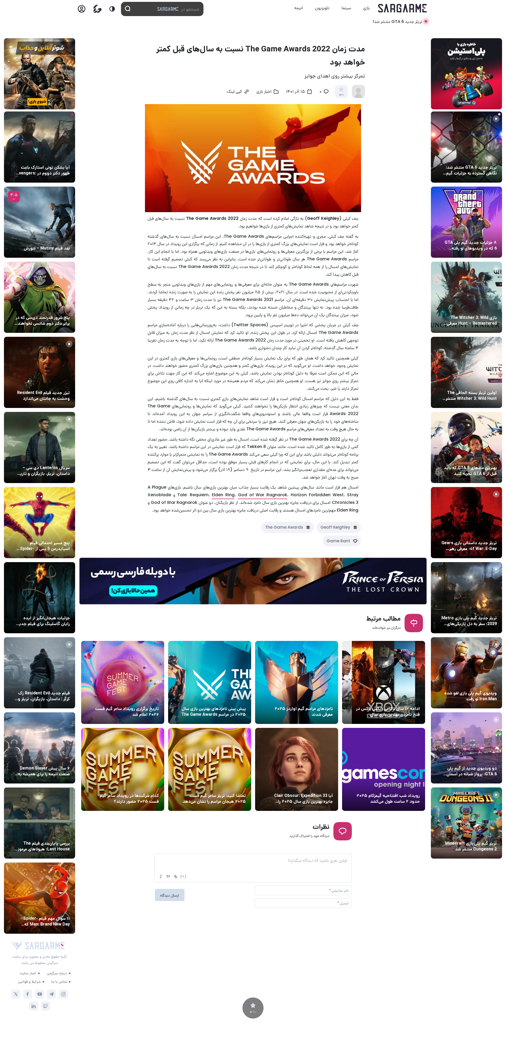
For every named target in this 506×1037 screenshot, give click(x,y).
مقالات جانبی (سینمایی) (49, 307)
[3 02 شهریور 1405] (466, 747)
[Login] (81, 10)
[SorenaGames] (17, 945)
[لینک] (175, 876)
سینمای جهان (58, 157)
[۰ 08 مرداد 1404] (383, 769)
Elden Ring (223, 495)
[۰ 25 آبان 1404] (209, 682)
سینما (346, 8)
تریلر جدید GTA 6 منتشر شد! (397, 21)
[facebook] (27, 994)
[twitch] (45, 1006)
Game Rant (338, 541)
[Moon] (112, 9)
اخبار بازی (263, 92)
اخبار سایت (28, 973)
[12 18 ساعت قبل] (39, 147)
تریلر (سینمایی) (56, 383)
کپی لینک (234, 92)
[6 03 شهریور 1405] (466, 672)
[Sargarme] (402, 8)
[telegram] (51, 994)
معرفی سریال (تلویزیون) (49, 458)
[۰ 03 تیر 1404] (296, 769)
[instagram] (63, 994)
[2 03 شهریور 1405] (39, 222)
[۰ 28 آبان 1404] (383, 682)
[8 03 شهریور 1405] (466, 222)
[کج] (160, 876)
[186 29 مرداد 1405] (39, 747)
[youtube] (39, 994)
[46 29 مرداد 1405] (39, 898)
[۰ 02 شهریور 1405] (39, 823)
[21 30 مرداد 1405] (39, 522)
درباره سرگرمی (57, 973)
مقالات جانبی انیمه (54, 758)
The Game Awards (284, 527)
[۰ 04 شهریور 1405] (466, 297)
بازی (366, 8)
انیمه (298, 8)
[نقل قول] (168, 876)
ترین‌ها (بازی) (484, 458)
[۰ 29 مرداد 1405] (466, 823)
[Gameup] (97, 9)
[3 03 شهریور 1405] (39, 372)
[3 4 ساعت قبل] (466, 147)
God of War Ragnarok (263, 495)
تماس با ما (59, 981)
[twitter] (16, 994)
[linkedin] (33, 1006)
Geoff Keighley (335, 527)
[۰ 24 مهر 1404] (122, 682)
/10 (341, 95)
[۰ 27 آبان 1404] (296, 682)
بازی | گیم (236, 699)
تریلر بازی (488, 157)
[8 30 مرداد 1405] (39, 597)
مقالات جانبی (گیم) (480, 232)
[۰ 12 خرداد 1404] (209, 769)
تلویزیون (322, 8)
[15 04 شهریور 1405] (39, 297)
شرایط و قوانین (29, 981)
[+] (183, 876)
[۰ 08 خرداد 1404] (122, 769)
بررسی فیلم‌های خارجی (51, 238)
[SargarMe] (45, 945)
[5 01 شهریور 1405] (39, 672)
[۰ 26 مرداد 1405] (39, 447)
